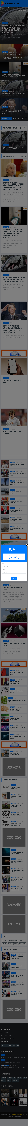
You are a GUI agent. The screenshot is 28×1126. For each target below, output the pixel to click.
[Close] (27, 545)
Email (3, 563)
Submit (14, 578)
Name (3, 569)
